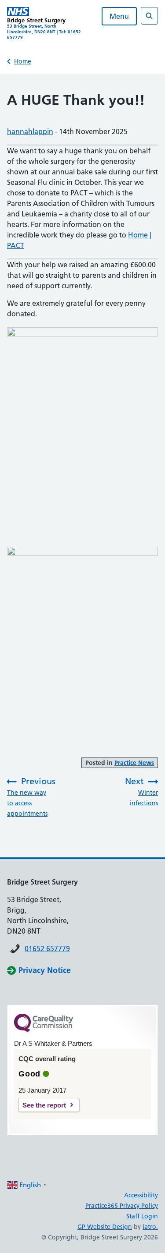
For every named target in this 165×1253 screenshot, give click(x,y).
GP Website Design (104, 1227)
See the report (44, 1105)
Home (22, 61)
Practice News (134, 763)
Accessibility (141, 1195)
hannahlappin (30, 131)
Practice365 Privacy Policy (121, 1206)
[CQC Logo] (43, 1030)
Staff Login (142, 1216)
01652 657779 (47, 948)
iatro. (150, 1227)
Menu (119, 16)
